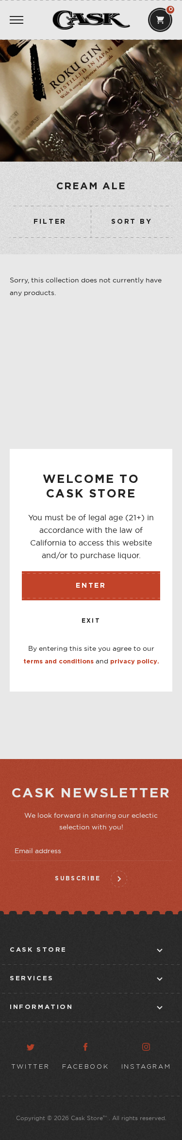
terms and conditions (58, 661)
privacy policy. (134, 661)
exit (91, 621)
